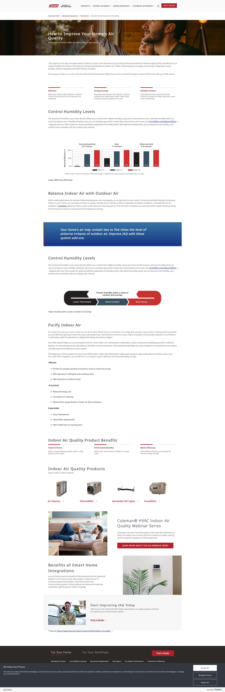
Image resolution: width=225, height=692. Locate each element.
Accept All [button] (205, 668)
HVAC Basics (84, 16)
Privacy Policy (8, 689)
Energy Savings (101, 91)
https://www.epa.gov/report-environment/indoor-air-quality (84, 631)
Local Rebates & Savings (78, 661)
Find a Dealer (169, 5)
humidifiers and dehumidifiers (162, 121)
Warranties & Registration (99, 661)
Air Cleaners (54, 501)
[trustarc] (218, 689)
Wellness (52, 91)
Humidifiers (150, 501)
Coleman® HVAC (54, 16)
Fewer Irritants (55, 448)
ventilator (62, 206)
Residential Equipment (70, 16)
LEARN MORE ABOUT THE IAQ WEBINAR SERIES (145, 545)
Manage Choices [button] (205, 675)
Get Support (117, 661)
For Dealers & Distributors (134, 661)
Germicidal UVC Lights (123, 501)
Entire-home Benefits (104, 448)
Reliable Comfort (148, 91)
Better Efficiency (148, 448)
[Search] (158, 5)
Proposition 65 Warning (156, 661)
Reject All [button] (205, 682)
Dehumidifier (87, 501)
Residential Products (58, 661)
